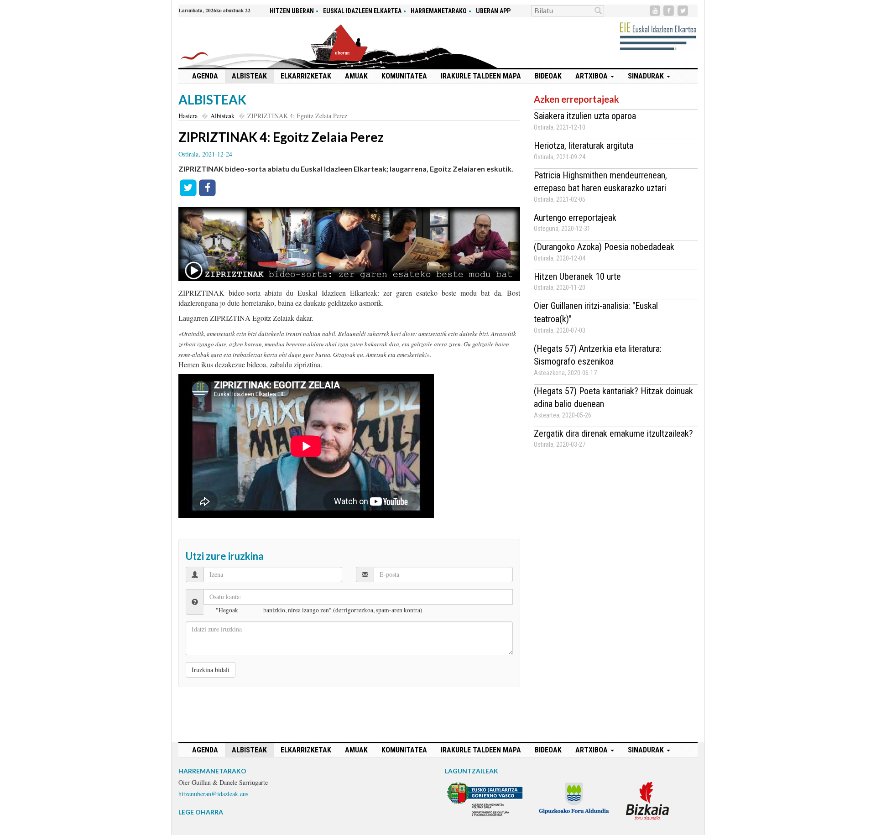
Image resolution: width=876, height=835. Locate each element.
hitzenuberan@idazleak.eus (213, 793)
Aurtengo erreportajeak (575, 217)
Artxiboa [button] (592, 76)
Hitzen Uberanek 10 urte (577, 276)
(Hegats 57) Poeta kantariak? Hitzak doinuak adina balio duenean (613, 398)
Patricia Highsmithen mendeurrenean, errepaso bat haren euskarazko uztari (600, 182)
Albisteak (249, 76)
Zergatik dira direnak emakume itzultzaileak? (613, 433)
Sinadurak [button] (647, 76)
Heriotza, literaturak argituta (583, 145)
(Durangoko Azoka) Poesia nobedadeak (604, 246)
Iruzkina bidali (210, 669)
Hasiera (188, 115)
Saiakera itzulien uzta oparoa (585, 115)
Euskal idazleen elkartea (362, 11)
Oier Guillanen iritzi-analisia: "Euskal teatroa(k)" (596, 312)
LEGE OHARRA (200, 812)
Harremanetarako (439, 11)
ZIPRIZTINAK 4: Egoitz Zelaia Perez (281, 137)
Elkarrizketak (306, 76)
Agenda (205, 76)
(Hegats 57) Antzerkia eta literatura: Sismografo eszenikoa (598, 355)
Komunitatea (404, 76)
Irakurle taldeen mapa (481, 76)
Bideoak (548, 76)
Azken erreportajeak (576, 99)
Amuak (356, 76)
